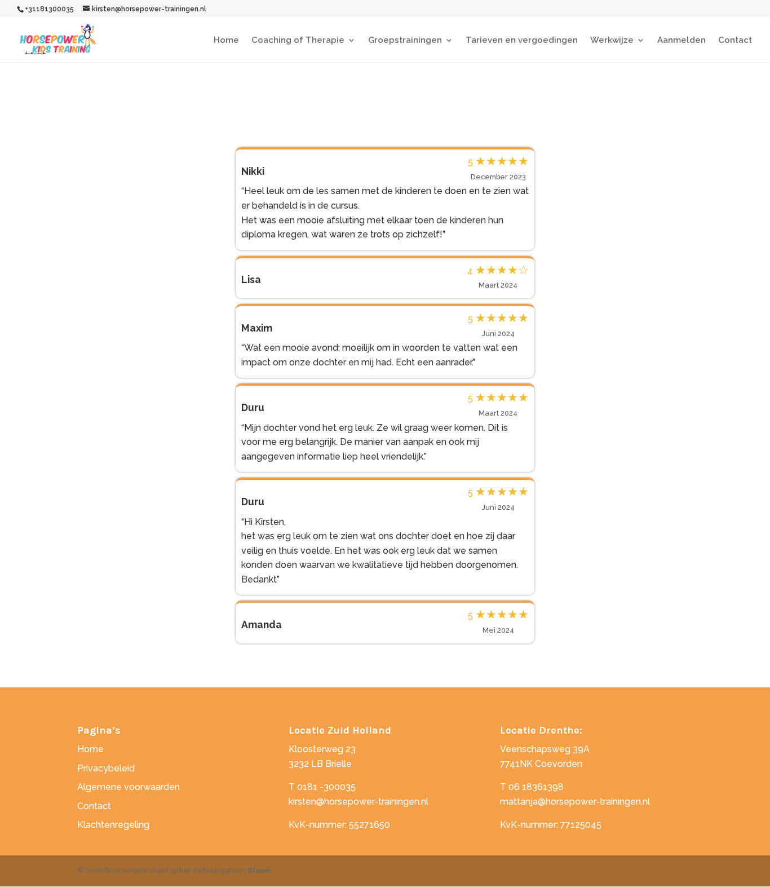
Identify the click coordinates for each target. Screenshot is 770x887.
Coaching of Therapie (297, 40)
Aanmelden (681, 40)
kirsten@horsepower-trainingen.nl (358, 801)
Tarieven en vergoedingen (522, 40)
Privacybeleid (106, 768)
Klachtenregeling (113, 824)
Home (226, 40)
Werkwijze (612, 40)
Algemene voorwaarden (128, 787)
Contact (735, 40)
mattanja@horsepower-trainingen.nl (575, 801)
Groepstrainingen (405, 40)
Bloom (259, 871)
